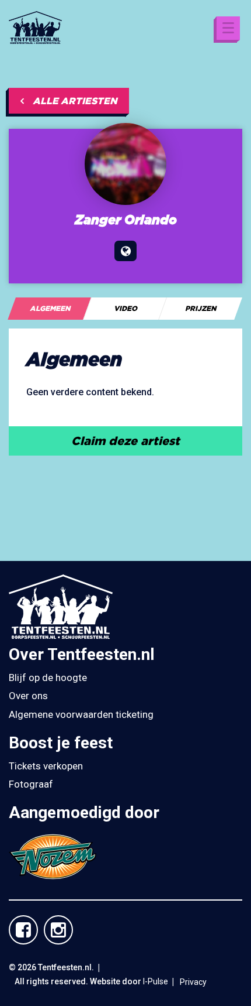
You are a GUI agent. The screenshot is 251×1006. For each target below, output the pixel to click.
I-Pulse (155, 981)
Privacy (193, 982)
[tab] (50, 308)
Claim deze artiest (125, 440)
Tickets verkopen (46, 766)
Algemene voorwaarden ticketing (81, 714)
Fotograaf (31, 784)
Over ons (28, 696)
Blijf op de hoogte (48, 677)
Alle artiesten (75, 100)
